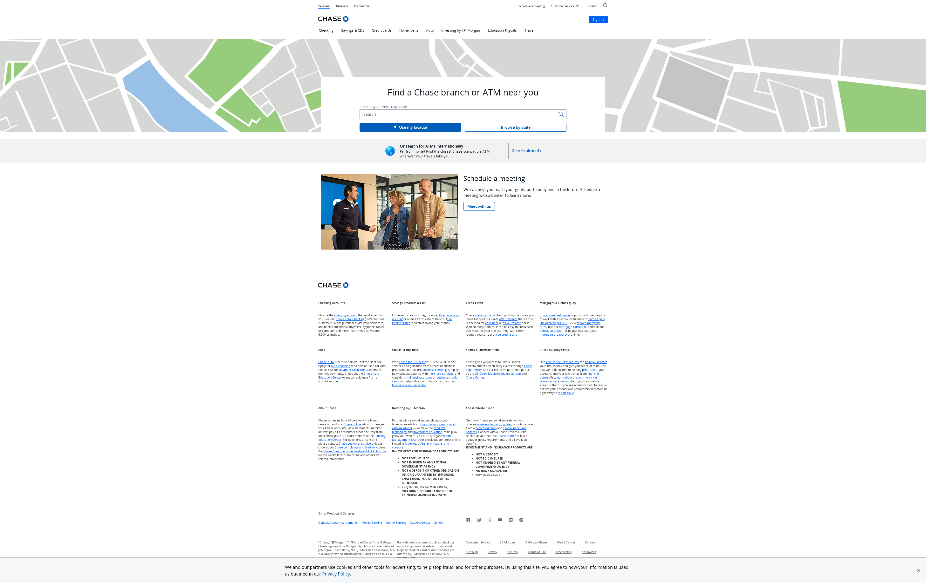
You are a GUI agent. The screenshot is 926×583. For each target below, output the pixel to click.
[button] (918, 570)
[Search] (561, 114)
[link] (410, 127)
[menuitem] (531, 6)
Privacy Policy (336, 574)
